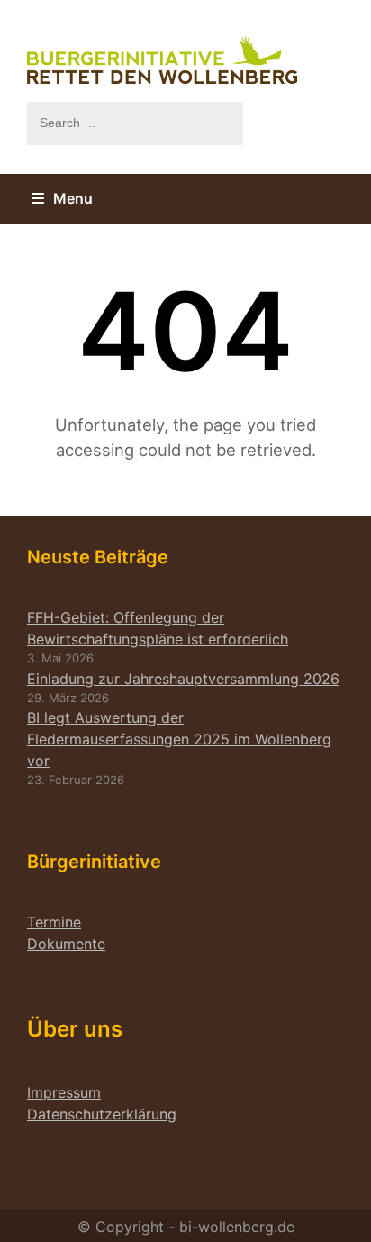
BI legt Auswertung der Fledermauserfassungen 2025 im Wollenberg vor (179, 739)
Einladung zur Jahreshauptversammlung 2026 (183, 679)
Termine (54, 922)
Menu (73, 198)
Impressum (64, 1092)
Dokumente (66, 944)
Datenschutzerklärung (101, 1114)
